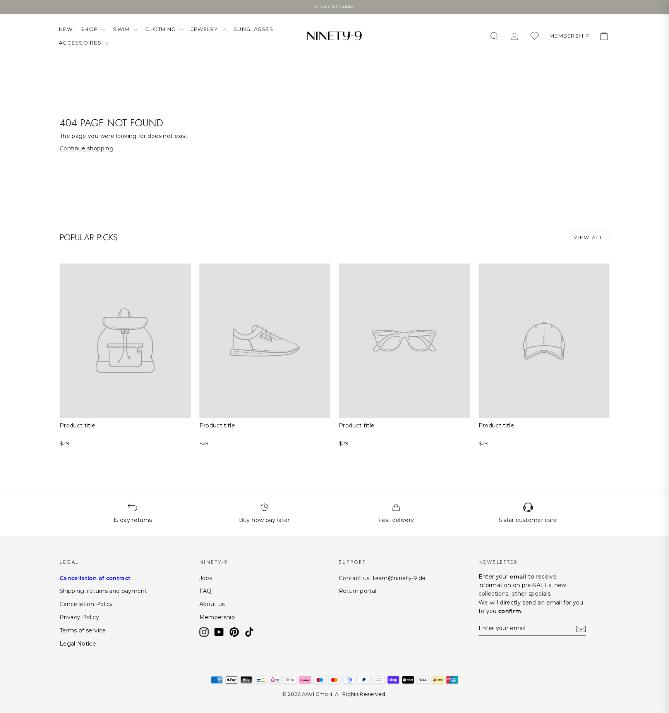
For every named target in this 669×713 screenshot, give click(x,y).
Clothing (161, 29)
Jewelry (205, 29)
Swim (122, 29)
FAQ (205, 590)
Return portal (358, 590)
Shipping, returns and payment (103, 590)
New (66, 29)
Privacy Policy (79, 617)
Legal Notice (78, 643)
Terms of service (83, 630)
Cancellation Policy (86, 604)
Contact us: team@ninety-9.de (382, 578)
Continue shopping (86, 148)
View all (589, 237)
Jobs (205, 578)
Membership (217, 617)
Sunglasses (253, 29)
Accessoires (81, 43)
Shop (90, 29)
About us (212, 604)
